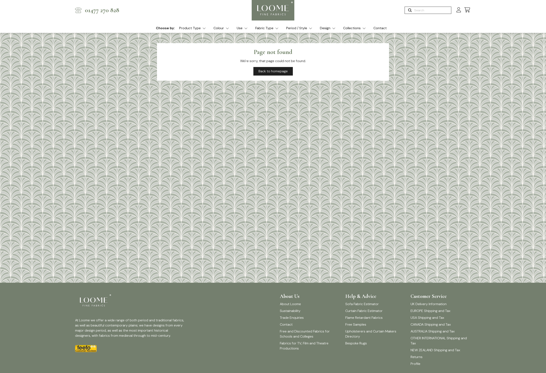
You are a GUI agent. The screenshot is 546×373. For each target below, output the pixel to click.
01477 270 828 (102, 10)
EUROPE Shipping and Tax (430, 311)
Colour (218, 28)
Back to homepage (273, 71)
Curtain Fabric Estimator (364, 311)
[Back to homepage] (273, 10)
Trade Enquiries (292, 317)
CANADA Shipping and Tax (431, 324)
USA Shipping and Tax (427, 317)
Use (240, 28)
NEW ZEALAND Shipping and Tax (435, 350)
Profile (415, 363)
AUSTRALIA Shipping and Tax (433, 331)
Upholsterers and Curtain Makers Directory (370, 334)
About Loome (290, 304)
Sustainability (290, 311)
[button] (467, 10)
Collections (352, 28)
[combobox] (432, 10)
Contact (380, 28)
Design (325, 28)
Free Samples (355, 324)
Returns (417, 357)
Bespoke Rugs (356, 343)
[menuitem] (192, 28)
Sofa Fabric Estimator (362, 304)
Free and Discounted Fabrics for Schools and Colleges (305, 334)
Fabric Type (264, 28)
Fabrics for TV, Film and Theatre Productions (304, 346)
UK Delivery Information (429, 304)
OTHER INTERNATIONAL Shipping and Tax (439, 340)
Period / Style (296, 28)
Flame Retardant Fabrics (364, 317)
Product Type (190, 28)
